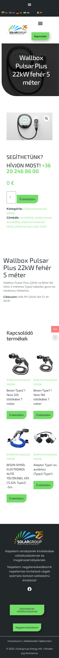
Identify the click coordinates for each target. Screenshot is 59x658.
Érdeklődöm (27, 199)
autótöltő (26, 217)
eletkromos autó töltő (31, 226)
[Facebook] (29, 589)
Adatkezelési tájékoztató (38, 641)
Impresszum (15, 641)
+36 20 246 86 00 (29, 168)
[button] (29, 4)
